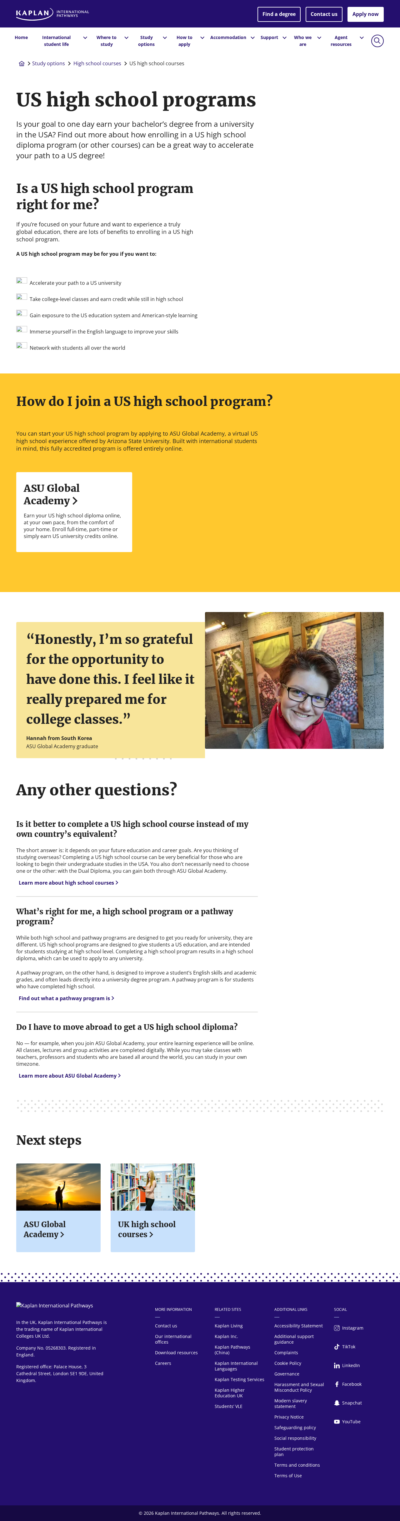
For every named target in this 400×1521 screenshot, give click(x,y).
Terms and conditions (297, 1465)
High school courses (97, 63)
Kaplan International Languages (236, 1366)
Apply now (365, 14)
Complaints (286, 1353)
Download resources (176, 1353)
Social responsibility (295, 1438)
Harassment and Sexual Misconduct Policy (299, 1387)
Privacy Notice (289, 1417)
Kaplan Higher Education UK (230, 1393)
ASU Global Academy (52, 494)
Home (21, 37)
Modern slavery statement (290, 1403)
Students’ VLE (228, 1406)
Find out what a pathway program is (64, 998)
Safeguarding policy (295, 1427)
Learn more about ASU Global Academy (68, 1075)
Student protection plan (294, 1451)
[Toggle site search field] (377, 41)
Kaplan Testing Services (239, 1379)
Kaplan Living (229, 1326)
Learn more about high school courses (66, 882)
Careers (163, 1363)
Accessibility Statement (298, 1326)
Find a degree (279, 14)
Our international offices (173, 1339)
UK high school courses (147, 1229)
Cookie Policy (287, 1363)
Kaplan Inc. (226, 1336)
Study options (48, 63)
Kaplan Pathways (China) (232, 1350)
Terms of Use (288, 1476)
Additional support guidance (294, 1339)
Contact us (324, 14)
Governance (286, 1374)
